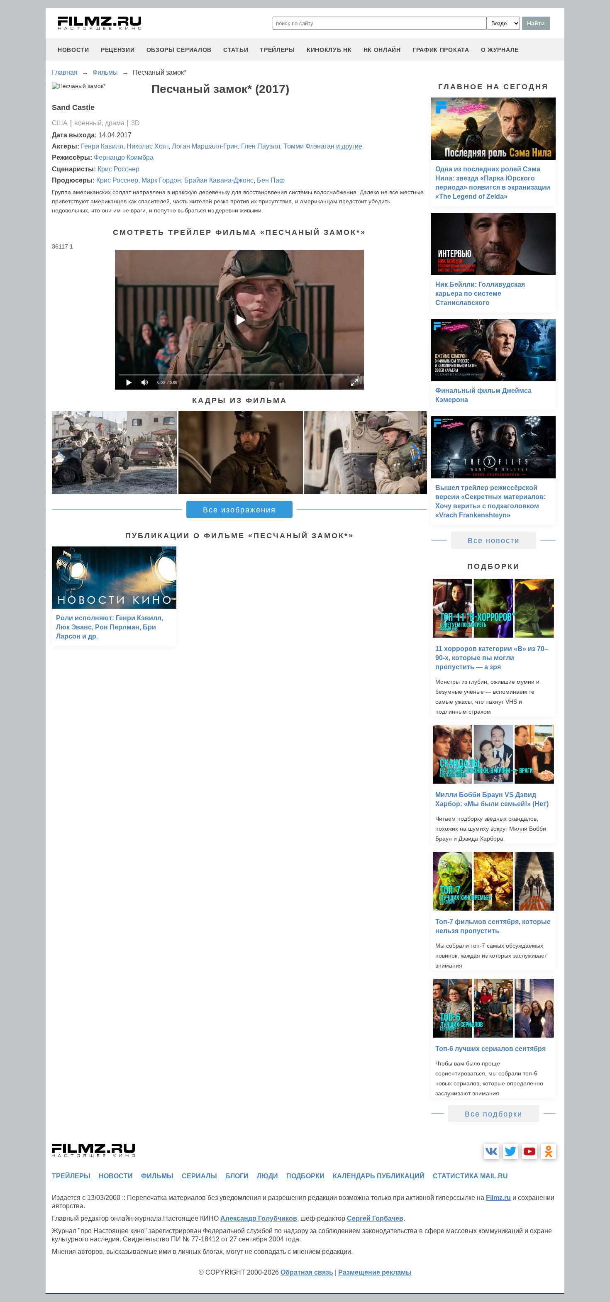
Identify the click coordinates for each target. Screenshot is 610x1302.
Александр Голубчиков (258, 1218)
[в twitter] (510, 1151)
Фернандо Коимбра (124, 157)
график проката (440, 49)
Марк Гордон (161, 180)
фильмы (157, 1176)
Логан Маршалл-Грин (205, 146)
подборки (305, 1176)
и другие (349, 146)
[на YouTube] (529, 1151)
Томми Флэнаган (308, 146)
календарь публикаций (379, 1176)
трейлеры (277, 49)
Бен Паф (271, 180)
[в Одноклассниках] (548, 1151)
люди (267, 1176)
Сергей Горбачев (375, 1218)
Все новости (494, 540)
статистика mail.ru (470, 1176)
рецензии (118, 49)
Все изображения (239, 510)
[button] (416, 453)
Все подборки (493, 1114)
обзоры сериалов (179, 49)
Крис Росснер (118, 169)
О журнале (500, 49)
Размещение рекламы (375, 1272)
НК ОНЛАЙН (382, 49)
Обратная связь (307, 1272)
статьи (235, 49)
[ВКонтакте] (491, 1151)
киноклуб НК (329, 49)
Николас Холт (147, 146)
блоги (237, 1176)
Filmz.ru (498, 1197)
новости (73, 49)
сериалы (199, 1176)
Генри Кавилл (102, 146)
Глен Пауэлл (260, 146)
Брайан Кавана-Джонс (219, 180)
